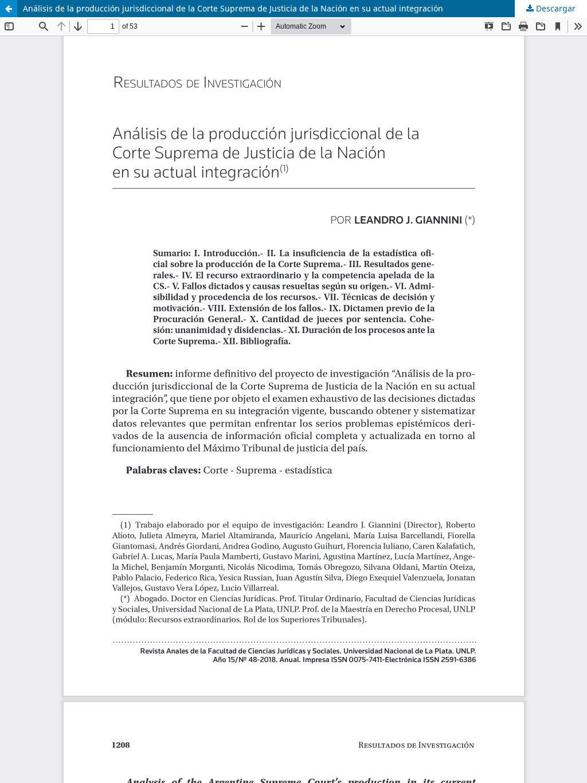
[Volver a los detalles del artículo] (8, 8)
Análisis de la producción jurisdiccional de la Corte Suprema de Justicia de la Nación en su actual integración (233, 8)
